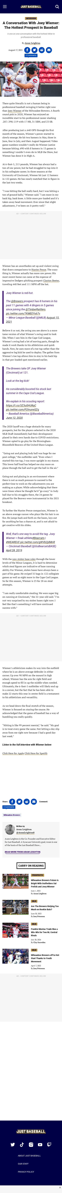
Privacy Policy (26, 1172)
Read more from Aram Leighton (22, 852)
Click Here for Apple (13, 753)
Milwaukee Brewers (12, 815)
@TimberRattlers (35, 309)
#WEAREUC (13, 542)
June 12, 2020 (14, 417)
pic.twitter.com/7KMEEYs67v (23, 313)
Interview (31, 18)
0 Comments (31, 55)
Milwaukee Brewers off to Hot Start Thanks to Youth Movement (45, 958)
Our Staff (23, 1164)
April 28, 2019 (14, 550)
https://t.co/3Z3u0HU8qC (21, 405)
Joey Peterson (39, 916)
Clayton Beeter (51, 280)
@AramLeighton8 (25, 832)
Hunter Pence (38, 269)
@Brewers (17, 301)
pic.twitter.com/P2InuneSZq (22, 409)
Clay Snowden (39, 942)
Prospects (37, 875)
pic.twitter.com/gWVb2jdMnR (37, 542)
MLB (34, 901)
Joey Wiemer (15, 110)
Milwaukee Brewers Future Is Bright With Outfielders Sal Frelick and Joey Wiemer (45, 883)
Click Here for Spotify (36, 753)
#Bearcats (38, 538)
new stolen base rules (24, 559)
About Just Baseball (29, 1155)
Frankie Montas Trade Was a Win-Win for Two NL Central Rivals (44, 932)
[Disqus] (31, 1073)
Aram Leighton (32, 43)
